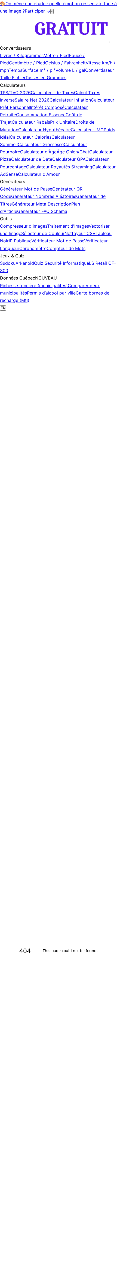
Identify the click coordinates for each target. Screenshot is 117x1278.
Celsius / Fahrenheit (65, 63)
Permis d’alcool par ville (51, 293)
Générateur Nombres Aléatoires (43, 196)
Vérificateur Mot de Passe (57, 240)
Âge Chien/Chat (73, 151)
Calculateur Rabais (31, 122)
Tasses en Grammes (45, 77)
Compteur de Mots (66, 248)
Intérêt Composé (47, 107)
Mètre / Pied (56, 55)
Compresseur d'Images (23, 226)
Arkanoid (25, 263)
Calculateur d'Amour (39, 174)
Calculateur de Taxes (52, 92)
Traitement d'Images (68, 226)
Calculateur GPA (68, 159)
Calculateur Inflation (70, 100)
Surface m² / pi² (39, 70)
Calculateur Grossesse (41, 144)
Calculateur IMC (87, 129)
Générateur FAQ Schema (42, 211)
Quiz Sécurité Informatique (61, 263)
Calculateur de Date (31, 159)
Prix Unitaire (62, 122)
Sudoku (8, 263)
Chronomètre (33, 248)
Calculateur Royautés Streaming (59, 167)
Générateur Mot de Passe (26, 189)
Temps (15, 70)
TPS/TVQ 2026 (15, 92)
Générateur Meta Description (41, 204)
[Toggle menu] (109, 42)
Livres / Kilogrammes (22, 55)
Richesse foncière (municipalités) (34, 285)
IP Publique (20, 240)
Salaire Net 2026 (32, 100)
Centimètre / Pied (27, 63)
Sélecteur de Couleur (42, 233)
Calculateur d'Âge (38, 151)
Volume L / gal (70, 70)
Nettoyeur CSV (80, 233)
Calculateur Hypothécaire (44, 129)
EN (3, 308)
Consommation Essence (41, 114)
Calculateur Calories (30, 137)
